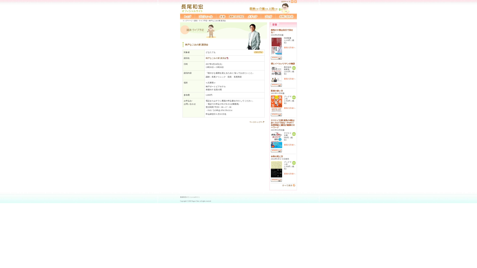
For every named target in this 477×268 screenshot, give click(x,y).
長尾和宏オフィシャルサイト (190, 197)
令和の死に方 (277, 156)
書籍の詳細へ (289, 48)
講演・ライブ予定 (200, 21)
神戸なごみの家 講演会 (216, 58)
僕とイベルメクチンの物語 (283, 64)
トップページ (187, 21)
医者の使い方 (277, 91)
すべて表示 (287, 185)
